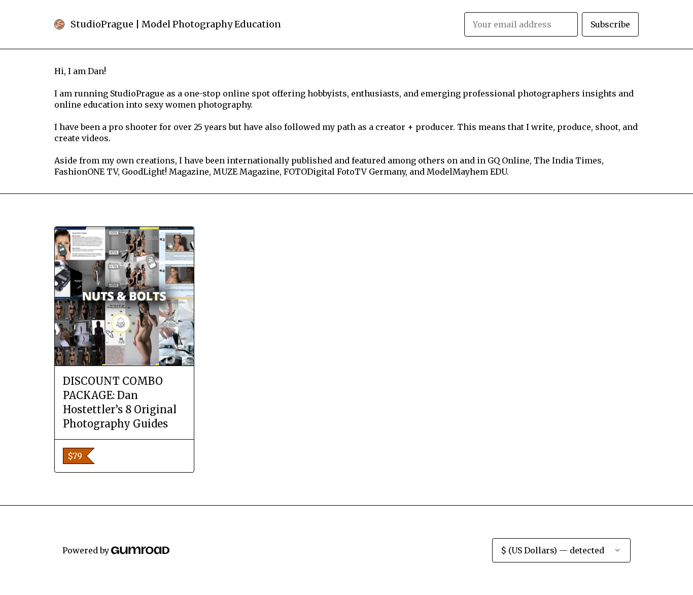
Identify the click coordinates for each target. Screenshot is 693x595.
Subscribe (610, 24)
